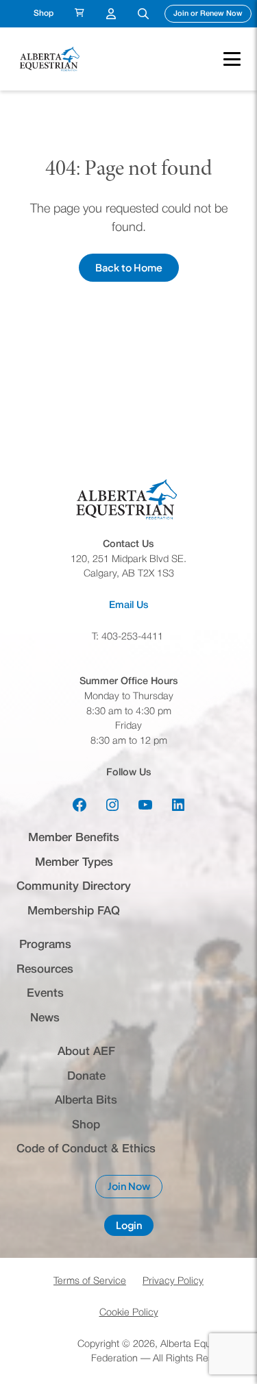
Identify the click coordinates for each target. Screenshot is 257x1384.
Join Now (135, 1189)
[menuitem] (79, 14)
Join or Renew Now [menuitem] (212, 13)
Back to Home (128, 267)
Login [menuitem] (111, 14)
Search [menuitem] (143, 14)
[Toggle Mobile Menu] (225, 59)
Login (135, 1228)
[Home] (50, 58)
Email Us (129, 605)
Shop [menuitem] (43, 13)
